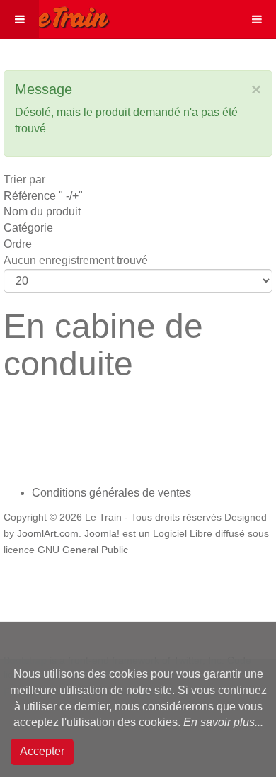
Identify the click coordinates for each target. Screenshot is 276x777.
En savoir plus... (223, 722)
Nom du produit (42, 211)
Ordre (18, 244)
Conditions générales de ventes (111, 493)
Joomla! (102, 533)
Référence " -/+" (43, 196)
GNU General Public (83, 550)
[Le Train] (55, 15)
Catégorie (28, 228)
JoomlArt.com (48, 533)
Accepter (42, 751)
